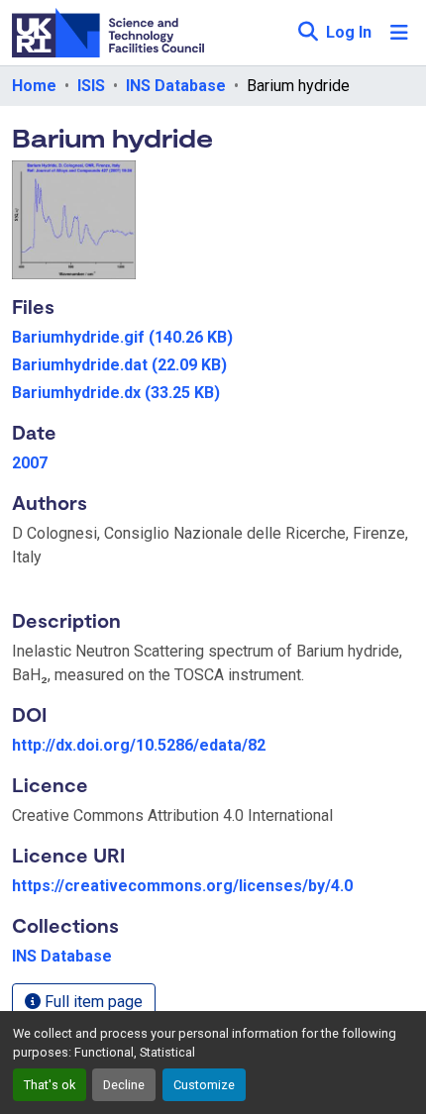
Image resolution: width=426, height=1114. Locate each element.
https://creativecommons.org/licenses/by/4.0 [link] (182, 885)
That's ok (49, 1084)
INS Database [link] (176, 85)
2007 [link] (30, 463)
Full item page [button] (92, 1001)
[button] (307, 33)
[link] (213, 338)
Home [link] (34, 85)
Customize (204, 1084)
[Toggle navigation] (399, 32)
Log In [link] (349, 32)
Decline (124, 1084)
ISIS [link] (91, 85)
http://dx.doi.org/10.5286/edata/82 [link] (139, 745)
